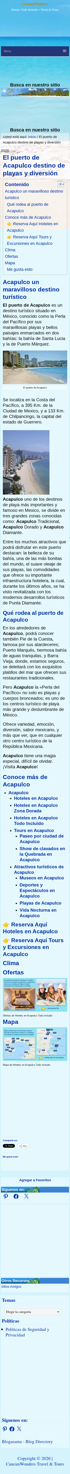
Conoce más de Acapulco (28, 217)
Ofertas (11, 256)
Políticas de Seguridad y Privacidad (27, 1332)
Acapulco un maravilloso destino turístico (34, 194)
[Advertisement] (35, 47)
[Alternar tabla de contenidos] (59, 184)
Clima (10, 250)
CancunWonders (35, 3)
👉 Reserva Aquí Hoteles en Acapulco (32, 227)
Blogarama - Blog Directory (27, 1441)
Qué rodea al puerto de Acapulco (27, 207)
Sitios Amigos (11, 1286)
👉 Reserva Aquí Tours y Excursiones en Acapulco (29, 240)
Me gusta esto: (20, 269)
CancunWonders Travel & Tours (35, 1464)
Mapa (10, 263)
